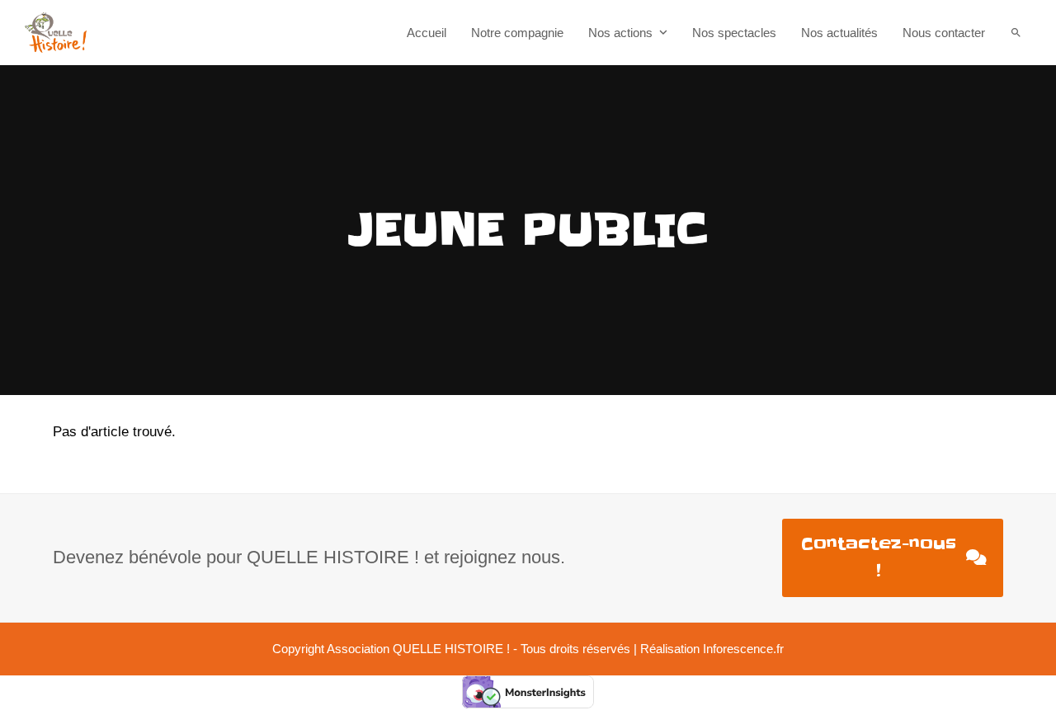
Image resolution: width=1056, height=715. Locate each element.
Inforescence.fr (743, 649)
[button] (1016, 32)
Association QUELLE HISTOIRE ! (418, 649)
